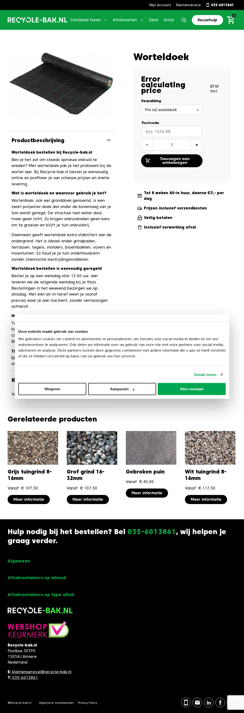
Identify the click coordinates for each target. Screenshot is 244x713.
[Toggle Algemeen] (122, 561)
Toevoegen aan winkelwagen (175, 160)
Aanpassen (119, 389)
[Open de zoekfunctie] (184, 20)
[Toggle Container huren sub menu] (105, 20)
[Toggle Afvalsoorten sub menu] (141, 20)
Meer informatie (28, 499)
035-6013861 (24, 677)
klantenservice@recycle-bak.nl (41, 672)
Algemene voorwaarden (56, 702)
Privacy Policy (87, 702)
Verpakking (151, 101)
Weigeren (52, 389)
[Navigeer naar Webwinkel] (38, 631)
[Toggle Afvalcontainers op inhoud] (122, 578)
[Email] (197, 702)
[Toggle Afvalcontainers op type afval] (122, 594)
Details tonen (205, 375)
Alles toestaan (191, 389)
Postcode (150, 123)
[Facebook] (220, 702)
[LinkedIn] (209, 702)
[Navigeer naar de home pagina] (37, 20)
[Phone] (186, 702)
